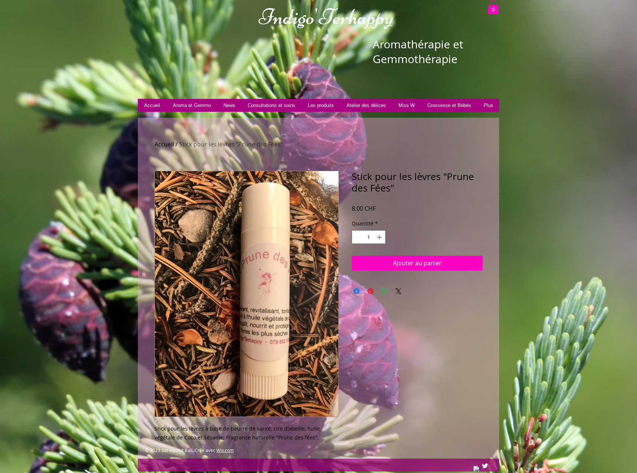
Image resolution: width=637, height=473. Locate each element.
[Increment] (379, 237)
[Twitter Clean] (484, 465)
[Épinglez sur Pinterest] (370, 291)
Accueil (164, 144)
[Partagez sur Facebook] (356, 291)
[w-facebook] (476, 469)
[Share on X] (398, 291)
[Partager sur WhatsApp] (384, 291)
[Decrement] (357, 237)
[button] (493, 7)
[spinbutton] (368, 237)
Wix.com (225, 450)
